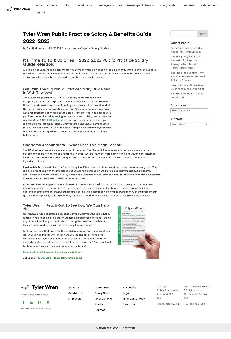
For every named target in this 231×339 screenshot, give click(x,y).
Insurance (129, 304)
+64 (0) (194, 304)
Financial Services (134, 299)
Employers (104, 5)
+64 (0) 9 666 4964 (168, 304)
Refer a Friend (209, 5)
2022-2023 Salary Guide (54, 120)
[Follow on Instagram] (40, 303)
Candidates (82, 5)
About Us (73, 287)
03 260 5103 (44, 258)
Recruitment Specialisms (135, 5)
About (51, 5)
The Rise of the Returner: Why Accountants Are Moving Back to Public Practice (188, 76)
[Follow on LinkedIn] (32, 303)
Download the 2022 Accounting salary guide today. (52, 252)
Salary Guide (167, 5)
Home (38, 5)
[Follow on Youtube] (48, 303)
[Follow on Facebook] (23, 303)
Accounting (130, 287)
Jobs (66, 5)
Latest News (188, 5)
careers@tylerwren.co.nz (34, 294)
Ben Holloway (35, 48)
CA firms (117, 184)
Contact (39, 12)
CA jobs (85, 48)
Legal (126, 293)
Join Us (99, 304)
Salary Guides (100, 48)
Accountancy (70, 48)
